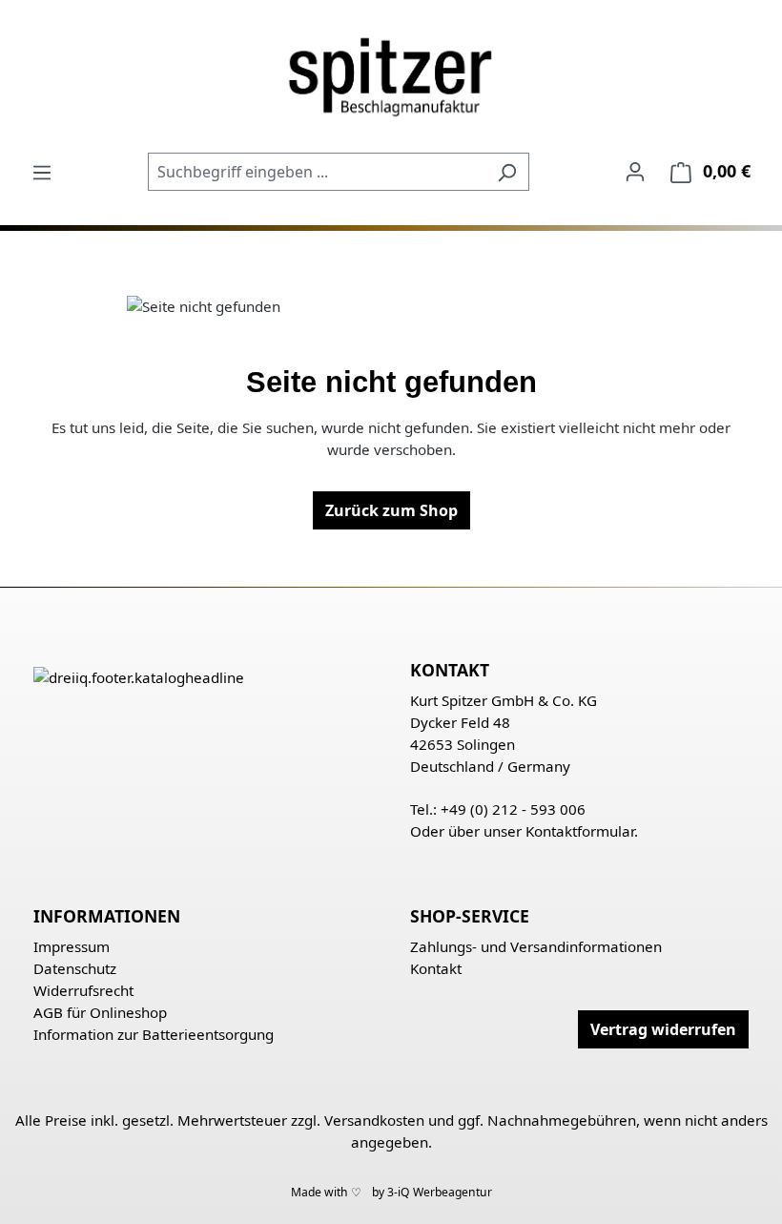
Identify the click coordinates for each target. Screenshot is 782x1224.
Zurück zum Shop (391, 510)
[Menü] (42, 172)
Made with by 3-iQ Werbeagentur (391, 1192)
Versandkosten (374, 1120)
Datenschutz (74, 968)
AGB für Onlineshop (100, 1012)
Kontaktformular (579, 830)
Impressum (71, 946)
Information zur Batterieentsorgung (153, 1034)
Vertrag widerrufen (663, 1029)
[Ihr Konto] (635, 171)
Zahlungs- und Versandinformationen (536, 946)
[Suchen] (506, 172)
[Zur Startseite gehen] (391, 76)
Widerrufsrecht (83, 990)
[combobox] (316, 172)
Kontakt (436, 968)
